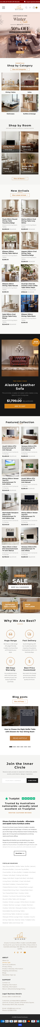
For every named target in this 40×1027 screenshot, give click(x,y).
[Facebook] (14, 953)
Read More (19, 853)
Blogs (4, 973)
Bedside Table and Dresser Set (13, 923)
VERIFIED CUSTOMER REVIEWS (20, 812)
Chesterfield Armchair (10, 887)
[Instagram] (17, 953)
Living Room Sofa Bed (10, 881)
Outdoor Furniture (9, 896)
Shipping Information (9, 985)
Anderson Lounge (22, 914)
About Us (5, 960)
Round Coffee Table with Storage (14, 899)
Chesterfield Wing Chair (11, 890)
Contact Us (6, 982)
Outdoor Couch (29, 917)
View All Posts (19, 701)
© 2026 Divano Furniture (19, 1017)
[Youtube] (25, 953)
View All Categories (19, 69)
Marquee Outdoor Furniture (25, 908)
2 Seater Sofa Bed (9, 875)
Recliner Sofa (19, 920)
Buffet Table (20, 866)
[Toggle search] (26, 7)
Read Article (20, 738)
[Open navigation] (4, 7)
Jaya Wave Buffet (8, 866)
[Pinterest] (21, 953)
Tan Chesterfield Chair (10, 893)
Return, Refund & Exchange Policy (13, 989)
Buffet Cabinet (30, 866)
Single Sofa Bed (20, 878)
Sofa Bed (30, 878)
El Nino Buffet (16, 872)
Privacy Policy (7, 966)
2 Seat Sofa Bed (24, 881)
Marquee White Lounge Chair (13, 917)
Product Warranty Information (12, 969)
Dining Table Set (8, 920)
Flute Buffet (7, 872)
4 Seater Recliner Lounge (11, 905)
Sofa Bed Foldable (9, 884)
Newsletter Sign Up (9, 975)
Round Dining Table (23, 896)
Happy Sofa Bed (8, 878)
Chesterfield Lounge (25, 887)
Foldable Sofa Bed (29, 872)
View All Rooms (19, 178)
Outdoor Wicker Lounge (11, 902)
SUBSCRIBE (32, 780)
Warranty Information (9, 987)
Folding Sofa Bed (22, 875)
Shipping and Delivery (9, 971)
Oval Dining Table (9, 914)
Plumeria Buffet (8, 869)
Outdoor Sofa (23, 893)
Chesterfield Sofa (22, 884)
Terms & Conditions (9, 964)
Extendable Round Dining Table (13, 911)
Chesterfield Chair (26, 890)
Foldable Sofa (29, 920)
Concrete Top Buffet (21, 869)
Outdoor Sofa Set (8, 908)
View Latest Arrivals (19, 195)
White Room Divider (27, 902)
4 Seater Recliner (26, 905)
